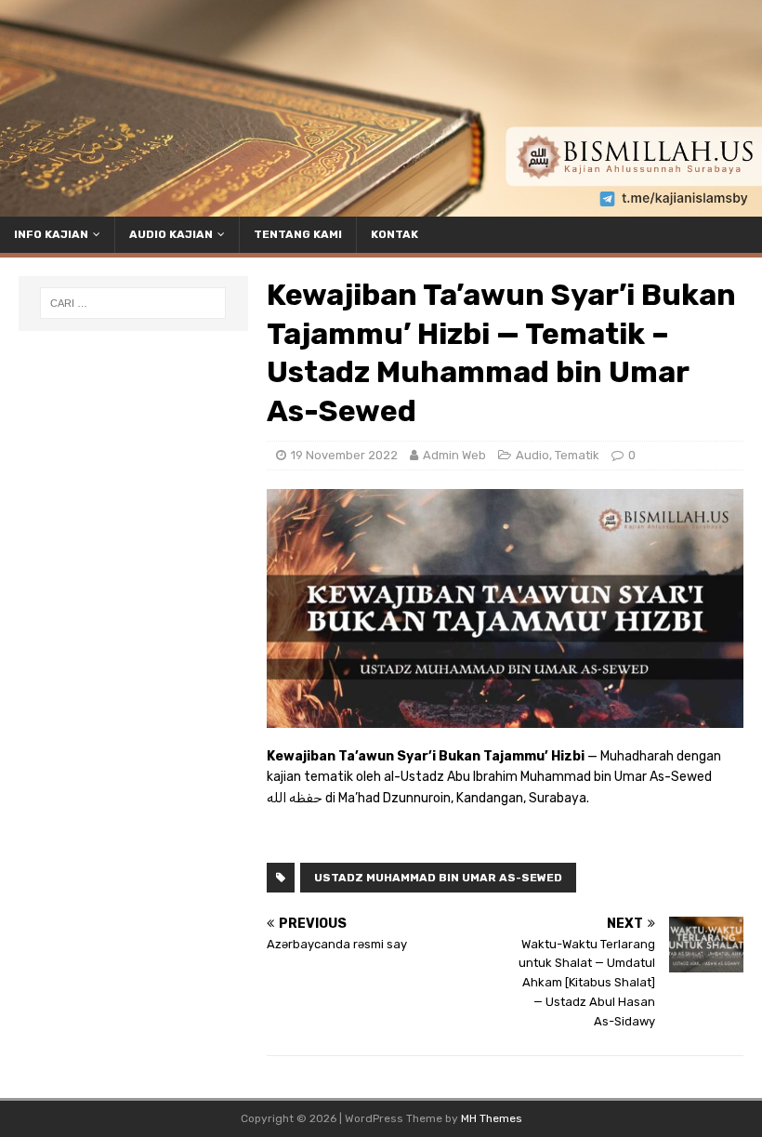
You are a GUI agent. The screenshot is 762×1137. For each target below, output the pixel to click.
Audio (532, 455)
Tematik (577, 455)
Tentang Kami (298, 234)
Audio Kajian (171, 234)
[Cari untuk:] (133, 303)
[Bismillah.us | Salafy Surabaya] (381, 206)
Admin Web (454, 455)
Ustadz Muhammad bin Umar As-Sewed (438, 877)
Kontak (394, 234)
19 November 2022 (344, 455)
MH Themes (491, 1118)
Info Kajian (51, 234)
